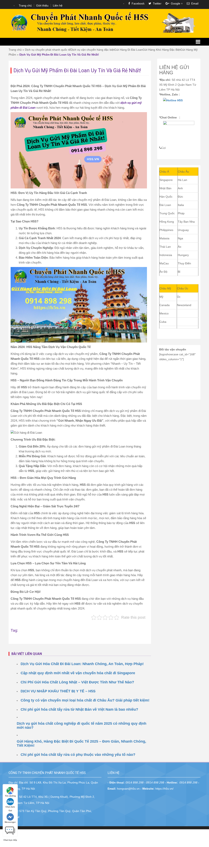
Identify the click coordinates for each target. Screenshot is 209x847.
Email (194, 3)
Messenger (10, 822)
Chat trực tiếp (10, 829)
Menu (104, 42)
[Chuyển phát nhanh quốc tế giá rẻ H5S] (104, 23)
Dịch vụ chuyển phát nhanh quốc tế (48, 49)
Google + (176, 3)
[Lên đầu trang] (203, 632)
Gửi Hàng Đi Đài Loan (128, 49)
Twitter (156, 3)
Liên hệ (57, 5)
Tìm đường (10, 796)
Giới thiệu (42, 5)
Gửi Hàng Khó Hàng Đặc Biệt (161, 49)
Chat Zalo (10, 807)
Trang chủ (25, 5)
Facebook (137, 3)
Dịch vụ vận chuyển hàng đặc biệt (92, 49)
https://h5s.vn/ (164, 788)
